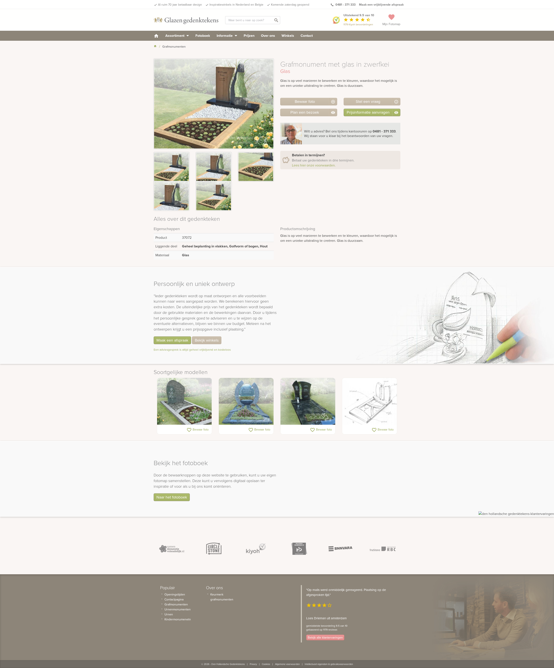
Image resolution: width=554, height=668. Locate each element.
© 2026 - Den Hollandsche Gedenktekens (223, 664)
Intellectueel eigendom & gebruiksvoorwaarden (329, 664)
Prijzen (249, 35)
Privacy (253, 664)
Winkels (288, 35)
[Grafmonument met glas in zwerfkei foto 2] (214, 166)
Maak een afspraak (172, 340)
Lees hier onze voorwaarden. (314, 165)
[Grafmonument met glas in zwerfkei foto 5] (214, 196)
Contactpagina (174, 599)
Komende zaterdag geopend (290, 4)
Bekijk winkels (207, 340)
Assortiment (175, 35)
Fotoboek (202, 35)
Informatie (225, 35)
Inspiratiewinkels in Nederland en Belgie (236, 4)
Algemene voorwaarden (287, 664)
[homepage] (156, 35)
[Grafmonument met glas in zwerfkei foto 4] (171, 196)
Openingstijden (174, 594)
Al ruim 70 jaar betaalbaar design (180, 4)
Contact (307, 35)
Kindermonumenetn (177, 619)
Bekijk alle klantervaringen (325, 637)
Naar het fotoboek (171, 497)
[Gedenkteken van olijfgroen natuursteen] (184, 401)
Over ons (268, 35)
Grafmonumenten (176, 604)
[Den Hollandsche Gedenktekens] (186, 20)
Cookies (266, 664)
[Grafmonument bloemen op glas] (307, 401)
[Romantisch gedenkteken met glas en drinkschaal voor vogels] (246, 401)
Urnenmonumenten (177, 609)
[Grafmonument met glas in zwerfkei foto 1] (171, 166)
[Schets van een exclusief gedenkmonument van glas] (369, 401)
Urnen (168, 614)
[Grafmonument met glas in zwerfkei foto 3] (256, 166)
